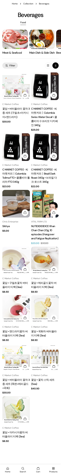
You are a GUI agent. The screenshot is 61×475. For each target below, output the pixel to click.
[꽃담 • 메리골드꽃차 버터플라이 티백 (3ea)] (45, 260)
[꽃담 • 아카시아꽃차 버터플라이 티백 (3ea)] (16, 410)
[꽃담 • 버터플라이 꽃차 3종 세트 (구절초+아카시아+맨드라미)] (16, 86)
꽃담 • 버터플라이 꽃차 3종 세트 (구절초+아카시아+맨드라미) (16, 113)
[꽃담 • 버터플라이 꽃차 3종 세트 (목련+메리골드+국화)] (16, 357)
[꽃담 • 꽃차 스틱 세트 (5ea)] (45, 357)
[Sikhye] (16, 204)
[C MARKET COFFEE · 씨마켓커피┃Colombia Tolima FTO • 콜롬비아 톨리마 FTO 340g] (16, 147)
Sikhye (6, 226)
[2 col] (55, 65)
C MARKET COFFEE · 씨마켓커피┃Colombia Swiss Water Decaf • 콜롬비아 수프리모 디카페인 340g (44, 117)
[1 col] (48, 65)
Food (23, 22)
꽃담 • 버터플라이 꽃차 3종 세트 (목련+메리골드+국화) (16, 384)
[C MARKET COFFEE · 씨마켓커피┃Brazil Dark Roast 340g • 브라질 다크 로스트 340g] (45, 147)
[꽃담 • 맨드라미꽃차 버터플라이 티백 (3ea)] (16, 309)
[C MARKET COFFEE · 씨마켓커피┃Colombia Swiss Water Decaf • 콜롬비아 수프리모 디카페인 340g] (45, 86)
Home (15, 3)
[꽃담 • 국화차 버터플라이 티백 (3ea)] (45, 309)
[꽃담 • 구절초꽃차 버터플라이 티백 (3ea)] (16, 260)
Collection (28, 3)
